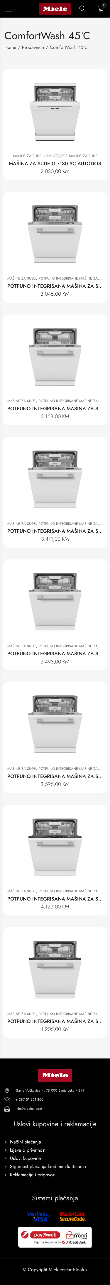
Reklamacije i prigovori (32, 1174)
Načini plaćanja (25, 1141)
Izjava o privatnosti (28, 1150)
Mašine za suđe (27, 156)
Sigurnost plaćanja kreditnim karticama (48, 1166)
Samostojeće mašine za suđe (70, 156)
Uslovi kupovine (25, 1158)
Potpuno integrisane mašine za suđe (73, 278)
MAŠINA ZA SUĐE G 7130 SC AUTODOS (55, 163)
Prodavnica (33, 47)
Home (10, 47)
